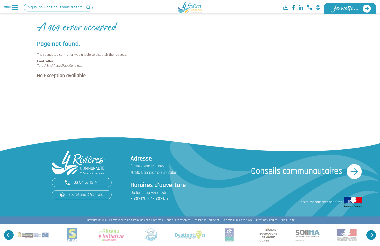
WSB (251, 220)
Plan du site (287, 220)
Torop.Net (213, 220)
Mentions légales (266, 220)
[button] (9, 235)
